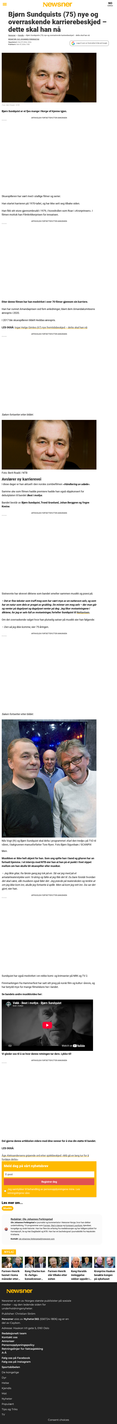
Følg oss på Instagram (16, 1361)
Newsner (12, 35)
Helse (5, 1382)
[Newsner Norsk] (57, 4)
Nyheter (7, 1398)
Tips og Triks (10, 1409)
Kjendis (21, 35)
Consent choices (58, 1419)
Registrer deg (49, 1181)
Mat (4, 1393)
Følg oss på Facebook (16, 1358)
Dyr (4, 1377)
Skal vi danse (56, 1225)
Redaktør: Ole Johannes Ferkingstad (23, 39)
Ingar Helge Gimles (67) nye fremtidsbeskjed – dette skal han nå (51, 327)
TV (3, 1414)
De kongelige (10, 1372)
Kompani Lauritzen (73, 1225)
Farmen (46, 1225)
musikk (7, 1208)
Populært (8, 1404)
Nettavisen (83, 612)
